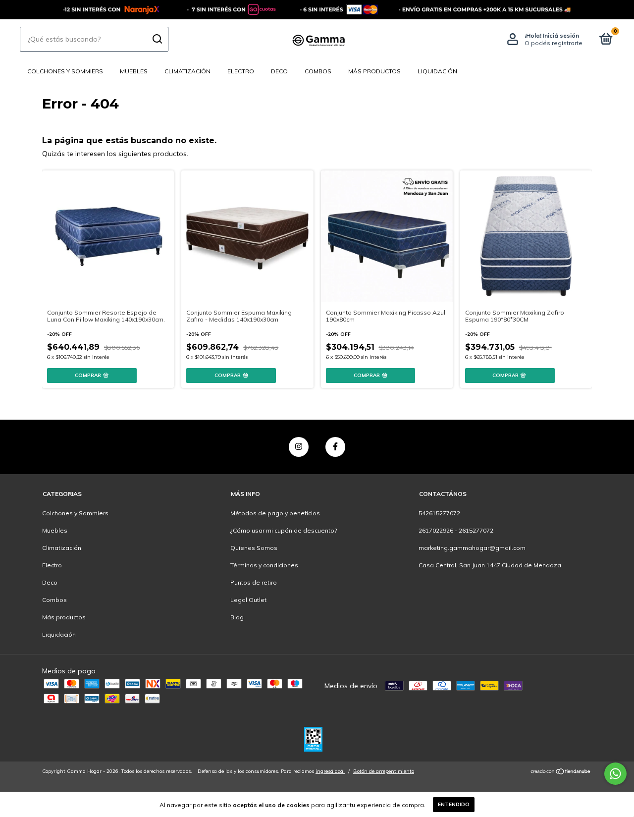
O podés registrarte (553, 43)
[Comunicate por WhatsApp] (615, 774)
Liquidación (437, 71)
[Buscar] (157, 39)
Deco (279, 71)
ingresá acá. (330, 771)
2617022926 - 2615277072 (456, 530)
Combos (318, 71)
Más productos (374, 71)
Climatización (187, 71)
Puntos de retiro (253, 582)
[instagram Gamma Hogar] (299, 447)
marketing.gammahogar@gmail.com (472, 547)
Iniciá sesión (561, 35)
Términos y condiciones (264, 565)
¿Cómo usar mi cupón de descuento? (283, 530)
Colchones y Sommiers (65, 71)
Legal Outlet (248, 599)
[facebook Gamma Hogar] (335, 447)
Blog (237, 617)
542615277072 (439, 513)
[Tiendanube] (561, 772)
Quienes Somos (253, 547)
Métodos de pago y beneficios (275, 513)
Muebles (134, 71)
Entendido (454, 804)
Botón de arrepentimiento (383, 771)
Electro (240, 71)
